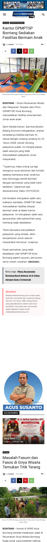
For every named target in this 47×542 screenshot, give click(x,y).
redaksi (11, 44)
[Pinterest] (25, 51)
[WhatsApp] (31, 51)
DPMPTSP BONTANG (17, 23)
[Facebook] (13, 51)
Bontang (5, 23)
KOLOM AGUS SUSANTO (12, 432)
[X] (19, 51)
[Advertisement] (23, 342)
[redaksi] (4, 44)
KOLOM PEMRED (11, 413)
